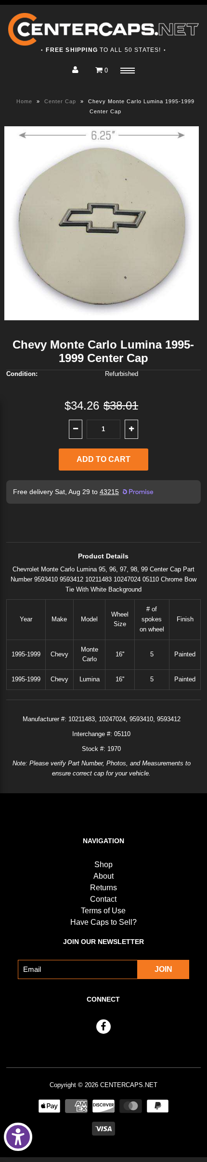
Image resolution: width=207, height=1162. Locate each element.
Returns (103, 888)
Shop (103, 864)
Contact (103, 899)
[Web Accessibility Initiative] (18, 1137)
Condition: (22, 373)
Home (24, 101)
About (103, 876)
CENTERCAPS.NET (128, 1085)
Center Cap (60, 101)
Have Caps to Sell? (103, 922)
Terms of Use (103, 911)
